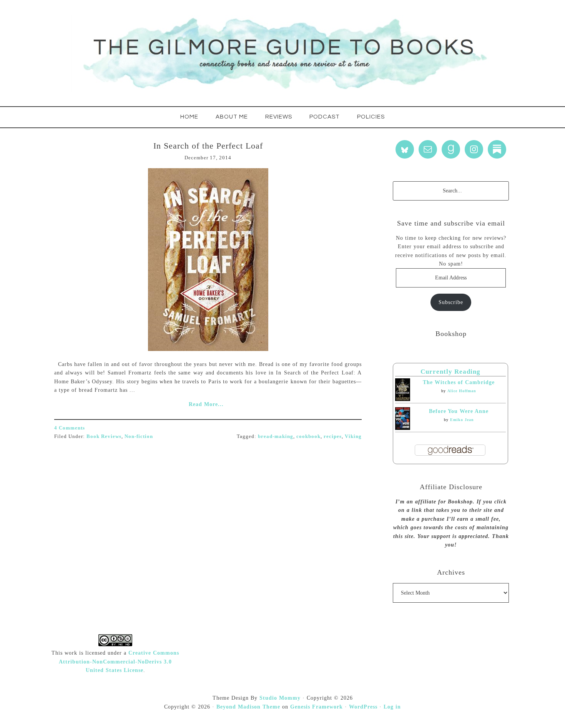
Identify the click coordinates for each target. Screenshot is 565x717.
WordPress (363, 707)
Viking (353, 436)
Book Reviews (103, 436)
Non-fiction (139, 436)
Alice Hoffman (461, 391)
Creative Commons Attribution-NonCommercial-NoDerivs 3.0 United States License (119, 661)
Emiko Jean (462, 420)
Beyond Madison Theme (248, 707)
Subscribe (451, 302)
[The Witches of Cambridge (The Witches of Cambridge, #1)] (402, 399)
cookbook (308, 436)
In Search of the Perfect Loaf (208, 145)
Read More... (206, 404)
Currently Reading (450, 371)
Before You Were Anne (459, 411)
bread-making (275, 436)
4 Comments (69, 428)
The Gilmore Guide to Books (282, 53)
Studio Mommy (280, 698)
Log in (392, 707)
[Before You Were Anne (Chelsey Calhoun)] (402, 428)
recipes (333, 436)
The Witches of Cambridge (459, 382)
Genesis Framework (316, 707)
